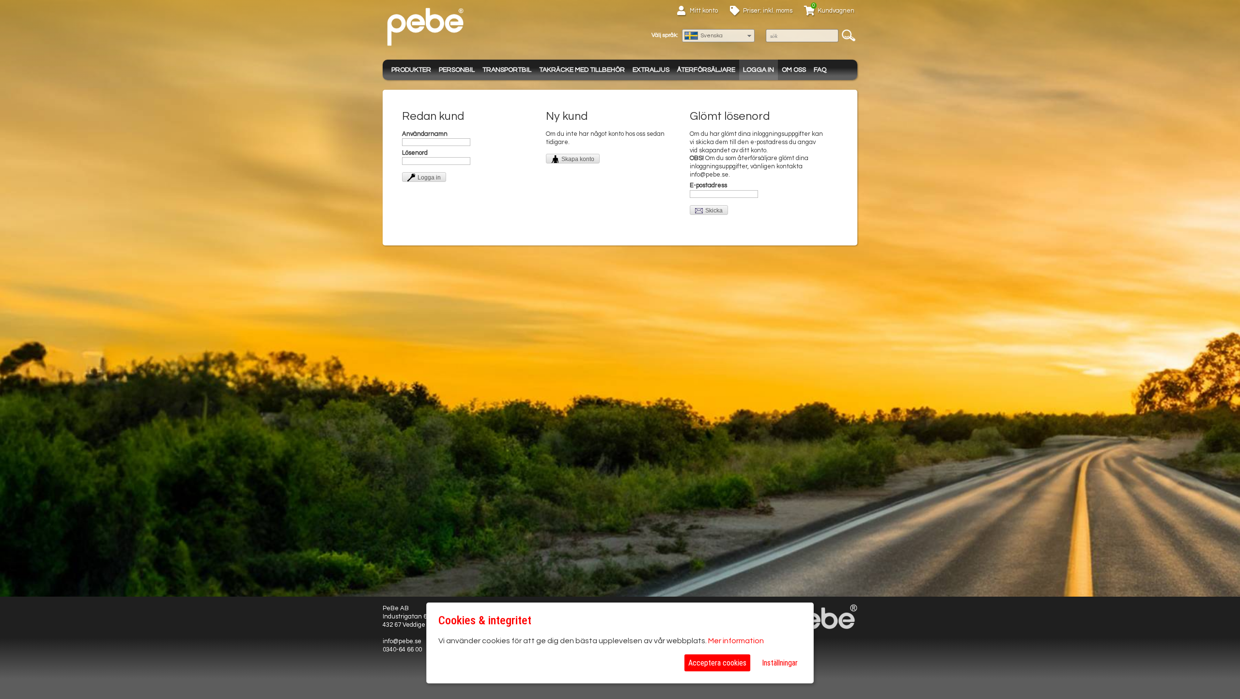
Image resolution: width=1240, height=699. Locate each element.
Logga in (758, 69)
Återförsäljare (706, 69)
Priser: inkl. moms (767, 10)
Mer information (736, 641)
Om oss (794, 69)
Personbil (457, 69)
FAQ (820, 69)
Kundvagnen (836, 10)
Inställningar (780, 662)
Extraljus (651, 69)
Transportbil (506, 69)
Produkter (411, 69)
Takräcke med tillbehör (582, 69)
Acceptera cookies (717, 662)
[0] (809, 12)
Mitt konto (704, 10)
